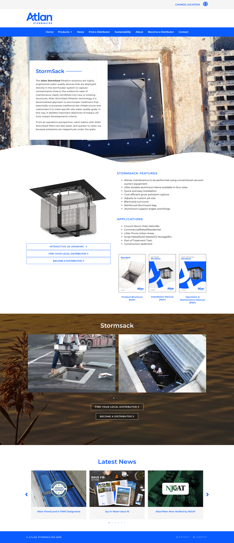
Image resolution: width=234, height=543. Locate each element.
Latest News (117, 461)
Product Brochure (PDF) (132, 298)
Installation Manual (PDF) (162, 298)
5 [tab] (121, 522)
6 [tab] (125, 522)
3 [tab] (120, 398)
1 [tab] (113, 398)
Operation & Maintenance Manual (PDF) (192, 300)
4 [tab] (118, 522)
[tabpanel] (71, 363)
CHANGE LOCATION (187, 4)
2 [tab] (117, 398)
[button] (26, 494)
